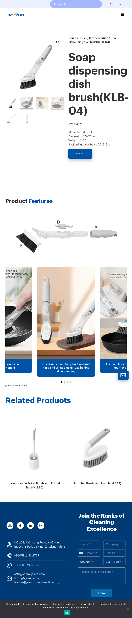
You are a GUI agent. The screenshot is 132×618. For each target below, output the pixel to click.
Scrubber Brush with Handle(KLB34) (97, 483)
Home (72, 38)
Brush (83, 38)
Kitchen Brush (98, 38)
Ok (66, 612)
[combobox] (82, 552)
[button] (61, 382)
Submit (102, 593)
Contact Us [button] (80, 154)
